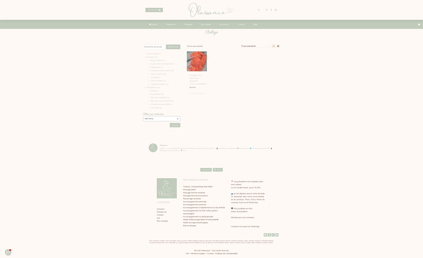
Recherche (173, 47)
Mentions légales (198, 253)
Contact (160, 215)
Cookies (210, 253)
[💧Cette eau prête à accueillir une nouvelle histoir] (264, 160)
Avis (158, 218)
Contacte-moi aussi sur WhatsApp (245, 226)
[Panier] (419, 24)
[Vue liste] (278, 46)
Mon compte (162, 221)
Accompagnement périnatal (194, 201)
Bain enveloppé (189, 225)
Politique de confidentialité (226, 253)
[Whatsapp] (273, 235)
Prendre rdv (162, 212)
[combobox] (161, 118)
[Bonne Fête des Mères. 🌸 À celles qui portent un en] (180, 160)
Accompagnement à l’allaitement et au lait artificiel (204, 207)
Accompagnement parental (194, 204)
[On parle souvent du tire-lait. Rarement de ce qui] (201, 160)
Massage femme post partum (195, 196)
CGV (187, 253)
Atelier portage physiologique (195, 222)
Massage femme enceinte (194, 193)
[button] (258, 10)
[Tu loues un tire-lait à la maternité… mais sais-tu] (159, 160)
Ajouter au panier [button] (197, 92)
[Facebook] (265, 235)
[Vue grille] (273, 46)
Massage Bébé (189, 189)
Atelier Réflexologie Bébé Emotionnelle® (200, 219)
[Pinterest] (277, 235)
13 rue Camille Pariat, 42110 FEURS (245, 187)
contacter (250, 217)
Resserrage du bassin (192, 198)
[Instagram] (269, 235)
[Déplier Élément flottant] (8, 252)
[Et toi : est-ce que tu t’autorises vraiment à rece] (243, 160)
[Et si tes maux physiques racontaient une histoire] (222, 160)
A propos (160, 209)
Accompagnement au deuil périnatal (198, 216)
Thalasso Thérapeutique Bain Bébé (198, 186)
